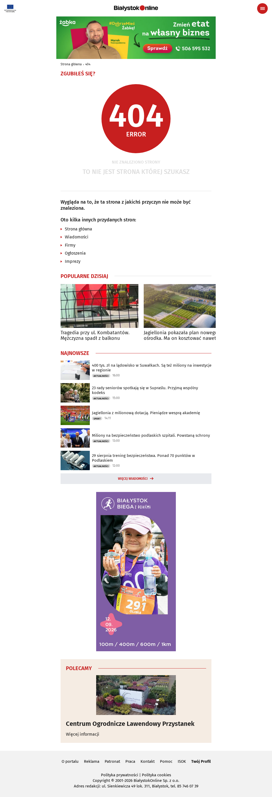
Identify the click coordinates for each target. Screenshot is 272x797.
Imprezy (72, 261)
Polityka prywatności (119, 775)
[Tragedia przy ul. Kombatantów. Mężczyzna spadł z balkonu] (99, 306)
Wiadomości (76, 236)
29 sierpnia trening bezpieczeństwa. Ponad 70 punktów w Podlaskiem (143, 458)
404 (87, 64)
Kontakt (148, 761)
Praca (130, 761)
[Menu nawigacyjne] (262, 8)
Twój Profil (201, 761)
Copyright (101, 780)
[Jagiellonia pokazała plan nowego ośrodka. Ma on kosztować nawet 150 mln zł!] (183, 306)
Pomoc (166, 761)
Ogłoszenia (75, 253)
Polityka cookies (156, 775)
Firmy (70, 245)
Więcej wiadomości (133, 479)
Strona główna (71, 64)
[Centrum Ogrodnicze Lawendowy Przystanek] (136, 695)
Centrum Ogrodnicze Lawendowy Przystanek (130, 723)
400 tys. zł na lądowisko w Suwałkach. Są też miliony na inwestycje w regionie (151, 367)
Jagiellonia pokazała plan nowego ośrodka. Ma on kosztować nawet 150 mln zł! (181, 335)
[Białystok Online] (136, 8)
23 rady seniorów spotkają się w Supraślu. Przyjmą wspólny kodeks (145, 390)
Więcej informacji (82, 734)
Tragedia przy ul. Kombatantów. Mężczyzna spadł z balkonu (95, 335)
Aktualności (101, 376)
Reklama (91, 761)
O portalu (70, 761)
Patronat (112, 761)
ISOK (182, 761)
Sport (97, 418)
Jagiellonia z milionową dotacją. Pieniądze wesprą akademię (146, 412)
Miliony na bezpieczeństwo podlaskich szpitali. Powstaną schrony (151, 435)
